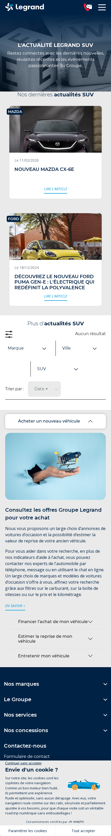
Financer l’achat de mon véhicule (53, 621)
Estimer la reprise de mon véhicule (45, 639)
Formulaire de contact (27, 756)
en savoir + (15, 605)
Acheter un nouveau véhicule (49, 421)
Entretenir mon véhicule (43, 655)
